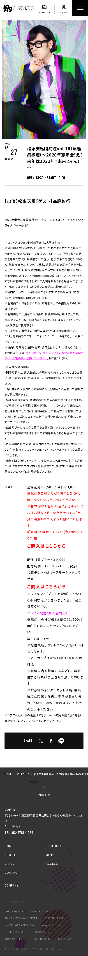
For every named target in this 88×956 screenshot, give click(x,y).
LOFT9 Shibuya (43, 932)
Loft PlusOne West (16, 932)
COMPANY (12, 885)
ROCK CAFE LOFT (15, 939)
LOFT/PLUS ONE (54, 918)
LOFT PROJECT (14, 911)
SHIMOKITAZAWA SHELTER (21, 918)
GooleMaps (13, 826)
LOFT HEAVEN (41, 939)
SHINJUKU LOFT (40, 911)
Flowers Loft (64, 939)
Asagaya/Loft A (51, 925)
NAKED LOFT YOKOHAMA (20, 925)
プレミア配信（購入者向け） (47, 613)
